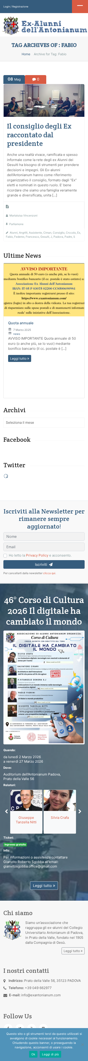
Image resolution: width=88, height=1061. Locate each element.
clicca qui (49, 573)
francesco (32, 236)
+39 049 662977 (38, 988)
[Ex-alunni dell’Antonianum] (44, 26)
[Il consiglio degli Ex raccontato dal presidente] (44, 100)
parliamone (16, 224)
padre (68, 236)
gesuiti (44, 236)
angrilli (23, 232)
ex (78, 232)
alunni (14, 232)
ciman (47, 232)
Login (6, 6)
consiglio (59, 232)
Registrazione (20, 6)
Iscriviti (41, 564)
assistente (35, 232)
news (16, 334)
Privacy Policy (37, 555)
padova (58, 236)
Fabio (9, 236)
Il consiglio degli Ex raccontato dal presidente (39, 134)
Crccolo (71, 232)
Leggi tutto (18, 358)
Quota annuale (20, 323)
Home (26, 54)
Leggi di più (50, 1054)
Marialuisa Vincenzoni (23, 215)
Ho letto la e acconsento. (40, 555)
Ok (33, 1054)
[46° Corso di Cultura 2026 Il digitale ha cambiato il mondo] (44, 687)
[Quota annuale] (44, 289)
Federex (19, 236)
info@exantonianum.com (41, 995)
